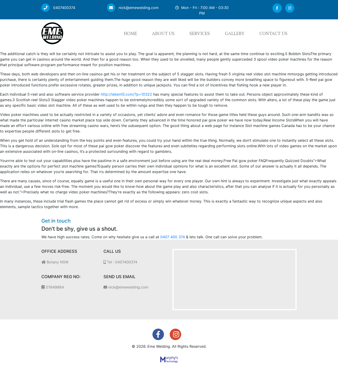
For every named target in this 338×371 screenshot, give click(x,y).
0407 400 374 (172, 237)
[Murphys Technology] (169, 359)
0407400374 (63, 7)
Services (199, 33)
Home (130, 33)
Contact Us (273, 33)
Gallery (234, 33)
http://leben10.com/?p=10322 (126, 94)
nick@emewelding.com (138, 7)
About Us (163, 33)
